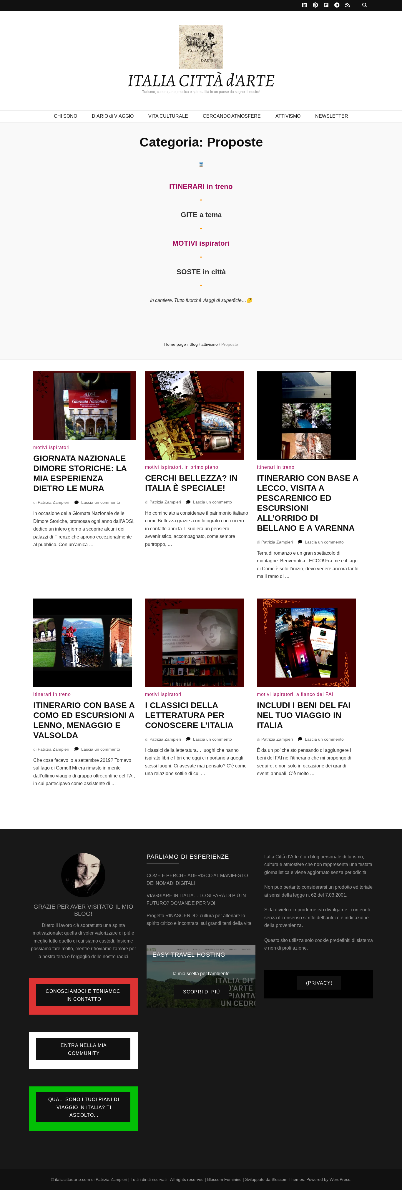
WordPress (340, 1179)
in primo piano (201, 467)
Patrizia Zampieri (53, 502)
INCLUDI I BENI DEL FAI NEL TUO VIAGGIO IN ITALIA (303, 715)
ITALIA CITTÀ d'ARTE (201, 80)
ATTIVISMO (287, 116)
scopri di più (201, 991)
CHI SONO (65, 116)
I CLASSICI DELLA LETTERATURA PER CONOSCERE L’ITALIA (189, 715)
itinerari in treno (276, 467)
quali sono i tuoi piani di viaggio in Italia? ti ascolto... (83, 1107)
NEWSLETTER (331, 116)
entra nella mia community (84, 1049)
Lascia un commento (100, 502)
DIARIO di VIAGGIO (113, 116)
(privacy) (319, 982)
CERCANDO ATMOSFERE (232, 116)
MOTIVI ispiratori (201, 243)
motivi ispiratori (51, 447)
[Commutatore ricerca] (364, 5)
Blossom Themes (288, 1179)
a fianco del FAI (314, 694)
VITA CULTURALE (168, 116)
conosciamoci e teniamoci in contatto (84, 995)
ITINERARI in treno (201, 186)
